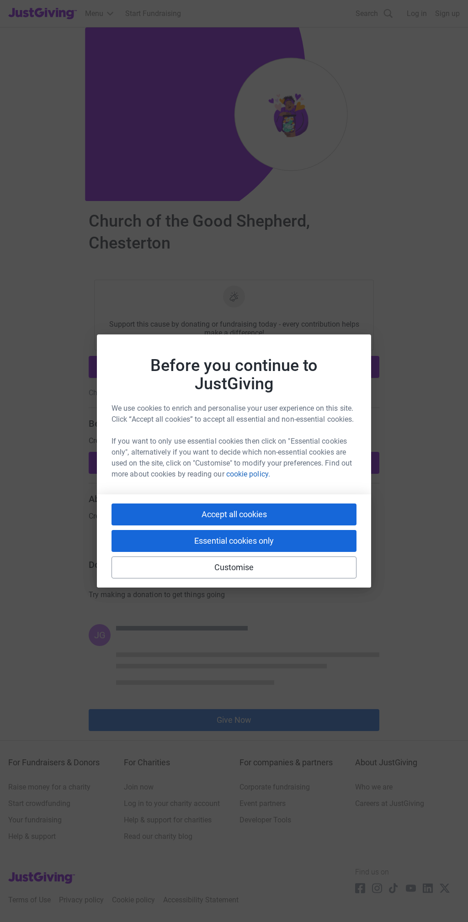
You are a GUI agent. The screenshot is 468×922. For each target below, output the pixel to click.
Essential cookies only (234, 541)
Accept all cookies (234, 514)
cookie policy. (248, 474)
